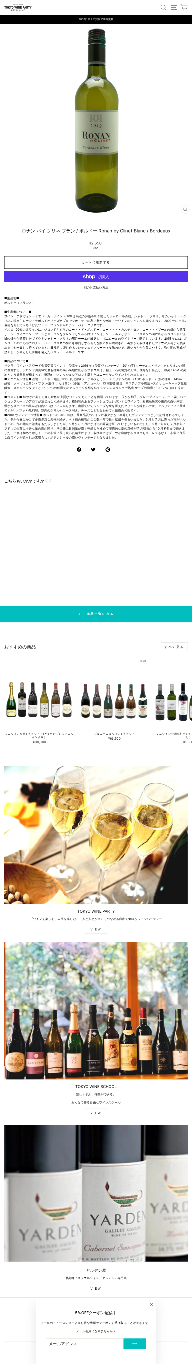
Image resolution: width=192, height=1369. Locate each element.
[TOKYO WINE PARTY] (96, 835)
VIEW (95, 929)
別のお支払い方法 (96, 287)
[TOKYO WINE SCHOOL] (96, 1011)
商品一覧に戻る (99, 614)
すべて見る (174, 647)
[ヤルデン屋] (96, 1194)
